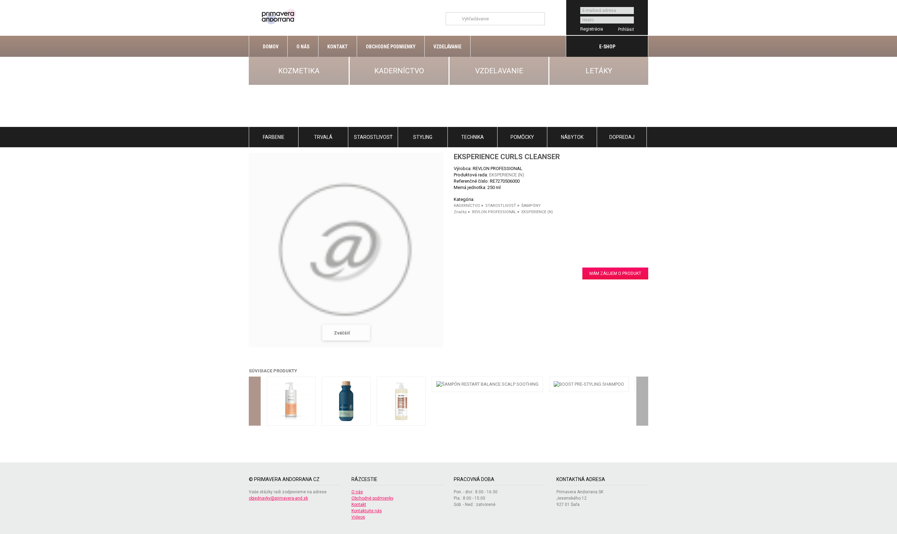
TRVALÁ (323, 137)
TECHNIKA (472, 137)
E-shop (607, 46)
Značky (460, 212)
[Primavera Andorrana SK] (280, 16)
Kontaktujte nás (366, 510)
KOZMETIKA (299, 71)
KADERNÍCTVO (399, 71)
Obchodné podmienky (391, 46)
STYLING (422, 137)
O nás (302, 46)
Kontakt (337, 46)
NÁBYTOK (572, 137)
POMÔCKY (522, 137)
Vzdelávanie (447, 46)
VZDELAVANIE (499, 71)
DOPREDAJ (622, 137)
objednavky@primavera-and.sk (278, 498)
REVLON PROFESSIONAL (494, 212)
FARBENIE (274, 137)
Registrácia (591, 29)
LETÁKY (599, 71)
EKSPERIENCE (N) (506, 174)
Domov (270, 46)
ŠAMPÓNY (531, 205)
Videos (358, 517)
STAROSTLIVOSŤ (373, 137)
